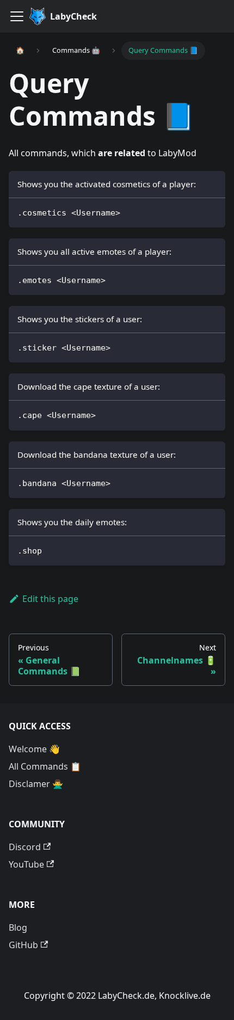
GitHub (23, 945)
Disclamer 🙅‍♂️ (36, 784)
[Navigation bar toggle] (17, 16)
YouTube (26, 864)
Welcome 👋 (34, 749)
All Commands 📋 (45, 766)
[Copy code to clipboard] (212, 211)
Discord (25, 847)
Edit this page (50, 599)
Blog (18, 927)
